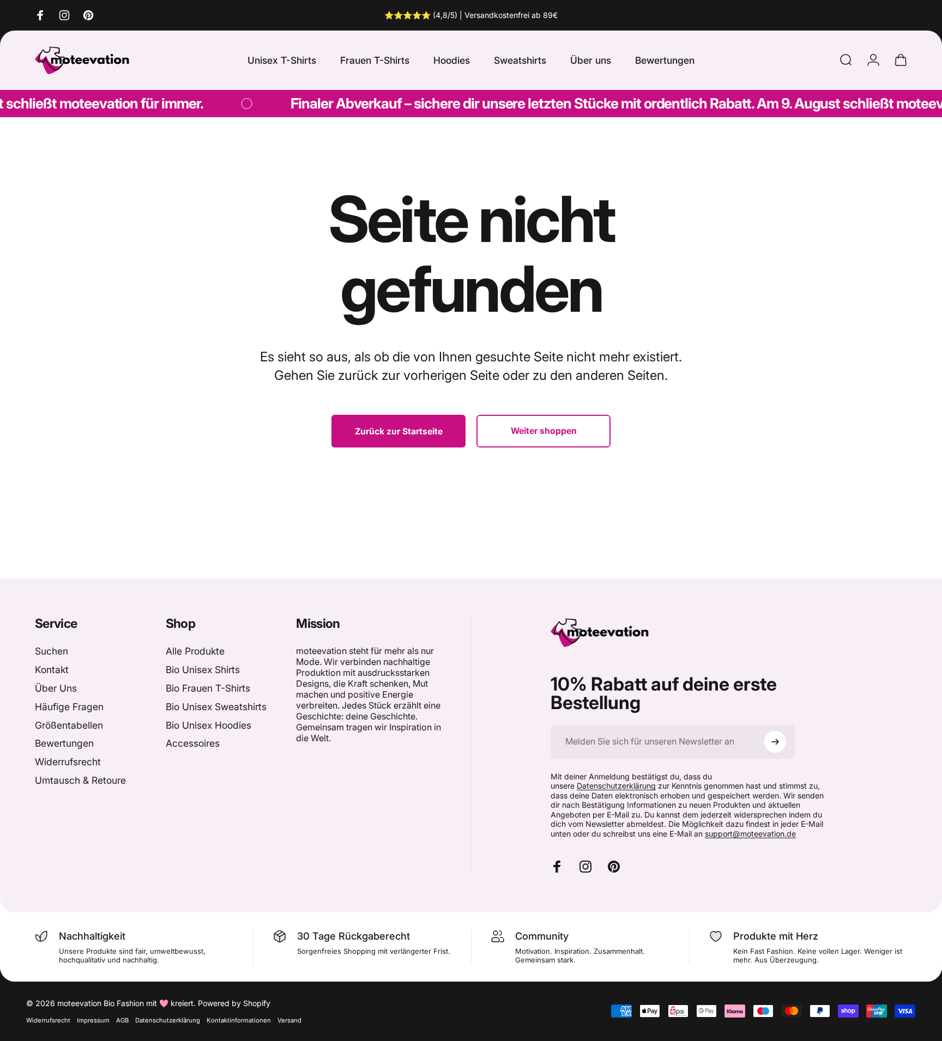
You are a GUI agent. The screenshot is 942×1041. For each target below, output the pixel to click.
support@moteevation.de (750, 833)
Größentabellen (69, 725)
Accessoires (193, 743)
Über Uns (56, 688)
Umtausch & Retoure (80, 780)
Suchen (51, 651)
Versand (289, 1020)
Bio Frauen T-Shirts (208, 688)
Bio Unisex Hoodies (208, 725)
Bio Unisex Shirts (203, 669)
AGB (122, 1020)
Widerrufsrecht (68, 761)
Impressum (93, 1020)
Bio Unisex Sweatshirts (216, 706)
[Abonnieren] (775, 742)
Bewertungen (64, 743)
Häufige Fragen (69, 706)
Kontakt (52, 669)
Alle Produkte (195, 651)
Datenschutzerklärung (616, 785)
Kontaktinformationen (239, 1020)
